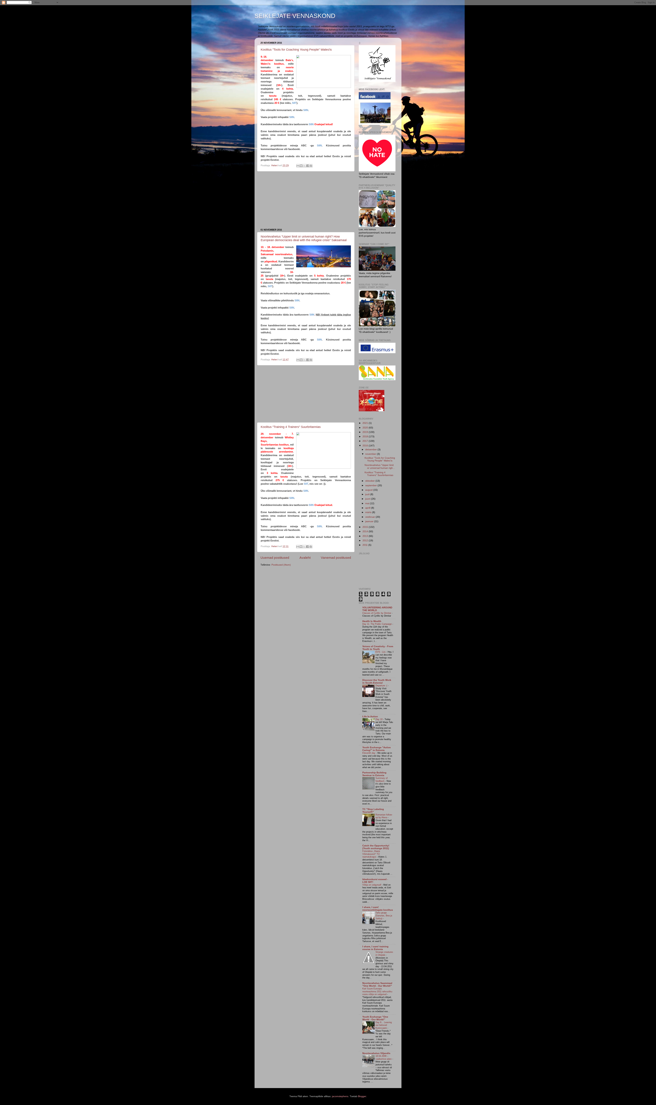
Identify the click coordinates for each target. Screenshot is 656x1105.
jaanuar (369, 521)
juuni (368, 499)
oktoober (370, 481)
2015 (366, 527)
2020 (366, 427)
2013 (366, 536)
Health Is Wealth (371, 621)
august (369, 490)
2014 (366, 531)
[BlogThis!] (301, 165)
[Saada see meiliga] (298, 165)
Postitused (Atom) (281, 565)
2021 (366, 423)
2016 (366, 445)
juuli (367, 494)
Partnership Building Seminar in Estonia (374, 774)
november (371, 454)
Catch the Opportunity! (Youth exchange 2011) (375, 847)
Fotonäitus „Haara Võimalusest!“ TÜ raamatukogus (371, 854)
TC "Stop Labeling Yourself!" (373, 810)
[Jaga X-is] (304, 165)
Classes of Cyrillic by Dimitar (377, 613)
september (371, 485)
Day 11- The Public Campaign (377, 624)
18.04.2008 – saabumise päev (383, 1057)
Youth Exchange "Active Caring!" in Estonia (376, 748)
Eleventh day (369, 753)
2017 (366, 441)
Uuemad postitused (275, 557)
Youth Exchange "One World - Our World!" (375, 1018)
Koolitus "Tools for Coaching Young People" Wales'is (296, 49)
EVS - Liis (380, 652)
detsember (371, 449)
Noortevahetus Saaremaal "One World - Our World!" (377, 984)
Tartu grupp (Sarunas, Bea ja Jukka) (383, 915)
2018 (366, 436)
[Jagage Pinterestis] (311, 165)
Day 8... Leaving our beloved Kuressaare (383, 1025)
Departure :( (381, 685)
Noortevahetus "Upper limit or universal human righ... (380, 466)
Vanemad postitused (336, 557)
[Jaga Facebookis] (307, 165)
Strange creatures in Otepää (384, 953)
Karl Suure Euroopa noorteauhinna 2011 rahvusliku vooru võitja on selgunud (377, 991)
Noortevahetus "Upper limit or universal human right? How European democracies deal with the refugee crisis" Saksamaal (304, 238)
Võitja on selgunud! (372, 885)
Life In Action (370, 716)
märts (368, 512)
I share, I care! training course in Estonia (375, 948)
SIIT (294, 103)
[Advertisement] (306, 200)
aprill (368, 508)
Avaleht (305, 557)
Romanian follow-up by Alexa (383, 816)
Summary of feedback (381, 779)
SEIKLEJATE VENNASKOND (295, 15)
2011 (365, 545)
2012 (366, 540)
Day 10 (379, 719)
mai (367, 503)
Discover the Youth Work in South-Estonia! (376, 681)
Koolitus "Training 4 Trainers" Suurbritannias (291, 427)
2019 (366, 432)
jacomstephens (340, 1096)
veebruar (370, 517)
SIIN (305, 110)
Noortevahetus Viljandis (376, 1053)
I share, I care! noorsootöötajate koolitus (377, 908)
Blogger (362, 1096)
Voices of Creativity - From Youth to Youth (377, 647)
